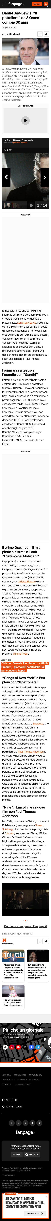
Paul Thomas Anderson (31, 751)
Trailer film (28, 934)
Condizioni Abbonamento (29, 1080)
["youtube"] (18, 1047)
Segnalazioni (20, 1075)
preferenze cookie (23, 1084)
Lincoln (9, 833)
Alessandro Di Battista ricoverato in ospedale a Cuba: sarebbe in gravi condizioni (24, 1203)
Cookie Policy (8, 1080)
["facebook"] (31, 1047)
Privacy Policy (35, 1075)
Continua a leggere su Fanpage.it (25, 926)
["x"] (24, 1047)
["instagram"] (11, 1047)
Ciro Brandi (15, 34)
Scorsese (38, 723)
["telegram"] (38, 1047)
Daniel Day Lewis (8, 934)
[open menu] (3, 4)
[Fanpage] (25, 1132)
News (19, 934)
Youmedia (6, 1075)
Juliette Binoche (27, 581)
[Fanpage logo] (16, 4)
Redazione (6, 1084)
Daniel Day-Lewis (26, 322)
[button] (46, 34)
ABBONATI (37, 4)
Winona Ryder (20, 653)
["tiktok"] (5, 1047)
